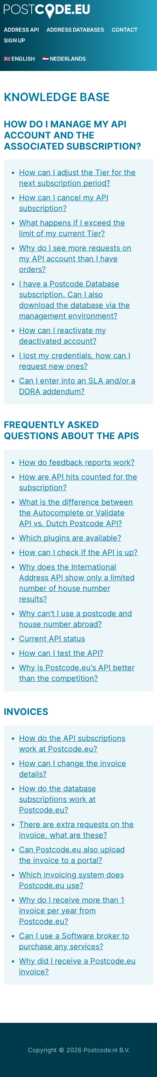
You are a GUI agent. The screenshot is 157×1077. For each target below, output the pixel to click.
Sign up (14, 40)
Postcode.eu (47, 12)
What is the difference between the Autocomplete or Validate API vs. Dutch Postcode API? (76, 512)
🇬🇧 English (19, 58)
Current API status (52, 638)
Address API (21, 29)
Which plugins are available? (70, 538)
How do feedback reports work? (77, 462)
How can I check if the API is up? (78, 552)
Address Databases (75, 29)
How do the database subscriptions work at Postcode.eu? (57, 799)
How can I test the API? (61, 653)
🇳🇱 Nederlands (64, 58)
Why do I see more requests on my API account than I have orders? (75, 258)
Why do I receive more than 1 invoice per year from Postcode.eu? (71, 910)
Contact (125, 29)
